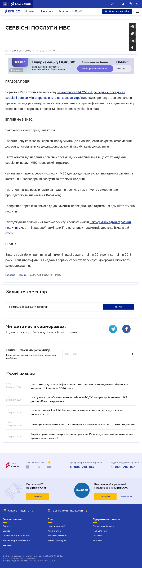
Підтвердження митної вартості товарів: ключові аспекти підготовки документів (82, 423)
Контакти (97, 540)
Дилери (6, 531)
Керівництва (54, 531)
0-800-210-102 (123, 466)
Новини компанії (56, 526)
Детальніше (126, 496)
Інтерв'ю (64, 11)
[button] (5, 4)
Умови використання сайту (16, 540)
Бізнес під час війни (119, 11)
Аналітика (47, 11)
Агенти (6, 526)
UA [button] (112, 3)
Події (78, 11)
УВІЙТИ (118, 307)
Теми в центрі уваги (58, 540)
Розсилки (97, 535)
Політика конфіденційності (16, 535)
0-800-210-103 (82, 466)
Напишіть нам (100, 531)
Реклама (7, 545)
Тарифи (37, 496)
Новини (29, 11)
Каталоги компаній (57, 535)
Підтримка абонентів (103, 526)
